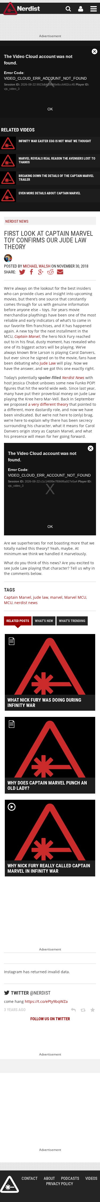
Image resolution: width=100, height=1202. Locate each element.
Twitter (22, 272)
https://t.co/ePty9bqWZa (46, 1001)
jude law (40, 597)
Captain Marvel (17, 597)
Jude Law (48, 363)
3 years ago (15, 1009)
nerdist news (26, 602)
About (49, 1178)
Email (59, 272)
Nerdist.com (9, 1184)
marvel (56, 597)
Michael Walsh (36, 266)
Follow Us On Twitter (50, 1019)
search (68, 8)
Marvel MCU (75, 597)
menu (93, 8)
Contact (30, 1178)
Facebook (31, 272)
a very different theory (48, 404)
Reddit (50, 272)
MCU (8, 602)
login (80, 8)
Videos (91, 1178)
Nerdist (21, 9)
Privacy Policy (59, 1183)
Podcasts (70, 1178)
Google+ (41, 272)
